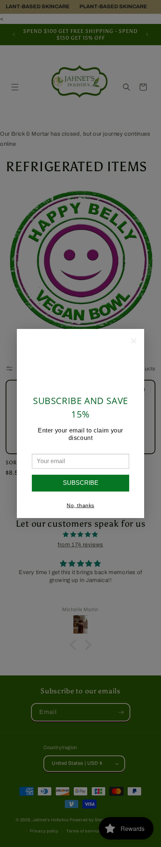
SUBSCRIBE (80, 483)
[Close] (134, 341)
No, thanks (80, 505)
